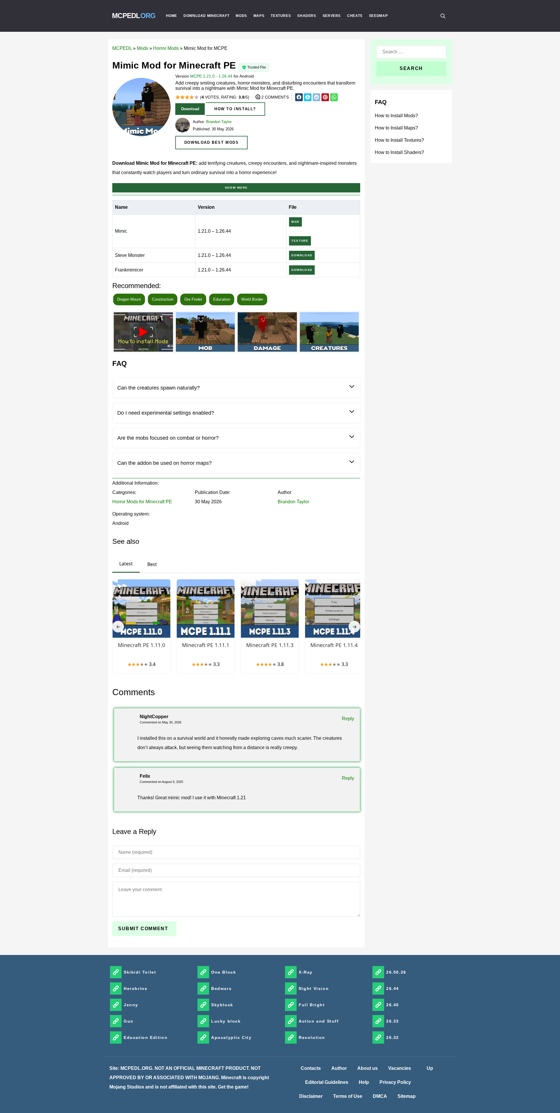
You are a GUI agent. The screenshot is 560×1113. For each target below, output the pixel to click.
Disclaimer (311, 1096)
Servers (332, 16)
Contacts (311, 1068)
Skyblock (222, 1004)
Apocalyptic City (231, 1037)
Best (152, 564)
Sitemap (407, 1096)
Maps (259, 16)
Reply (348, 718)
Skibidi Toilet (140, 972)
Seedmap (378, 16)
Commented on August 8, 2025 (161, 782)
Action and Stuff (319, 1021)
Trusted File (256, 67)
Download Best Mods (211, 142)
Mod (295, 221)
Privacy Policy (395, 1082)
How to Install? (235, 109)
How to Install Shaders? (399, 152)
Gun (129, 1021)
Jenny (131, 1004)
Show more (236, 187)
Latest (126, 563)
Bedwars (221, 988)
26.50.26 (396, 972)
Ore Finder (193, 299)
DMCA (380, 1096)
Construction (162, 299)
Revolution (312, 1037)
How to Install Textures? (399, 140)
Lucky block (226, 1021)
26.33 (392, 1021)
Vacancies (399, 1068)
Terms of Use (347, 1096)
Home (171, 16)
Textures (281, 16)
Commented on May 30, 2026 (160, 722)
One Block (223, 972)
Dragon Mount (129, 299)
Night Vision (314, 988)
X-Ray (306, 972)
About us (367, 1068)
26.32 (392, 1037)
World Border (252, 299)
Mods (241, 16)
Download (190, 109)
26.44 (392, 988)
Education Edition (145, 1037)
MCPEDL (134, 16)
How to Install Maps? (396, 127)
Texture (299, 240)
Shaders (306, 16)
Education (221, 299)
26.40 (392, 1004)
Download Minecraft (206, 16)
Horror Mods (166, 48)
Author (339, 1068)
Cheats (355, 16)
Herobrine (135, 988)
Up (430, 1068)
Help (364, 1082)
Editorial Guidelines (326, 1082)
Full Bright (312, 1004)
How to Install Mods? (396, 115)
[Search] (443, 15)
